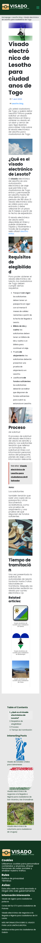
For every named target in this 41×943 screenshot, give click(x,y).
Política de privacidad (13, 878)
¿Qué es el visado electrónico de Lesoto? (19, 715)
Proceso (15, 727)
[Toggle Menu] (37, 7)
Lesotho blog (17, 17)
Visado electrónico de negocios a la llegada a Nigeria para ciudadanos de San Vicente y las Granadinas (20, 795)
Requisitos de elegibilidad (17, 722)
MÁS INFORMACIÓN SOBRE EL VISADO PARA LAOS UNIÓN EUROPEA (18, 924)
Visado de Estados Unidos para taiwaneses (18, 763)
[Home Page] (16, 7)
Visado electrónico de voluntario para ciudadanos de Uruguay (19, 829)
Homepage (6, 17)
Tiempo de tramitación (21, 730)
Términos (6, 880)
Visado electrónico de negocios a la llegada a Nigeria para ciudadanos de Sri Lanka (19, 915)
